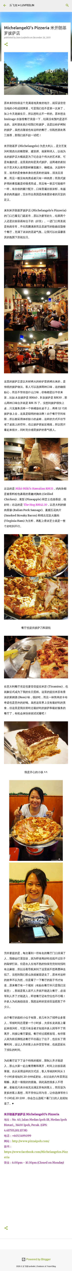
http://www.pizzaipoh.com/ (30, 1141)
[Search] (67, 5)
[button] (6, 44)
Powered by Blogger (38, 1259)
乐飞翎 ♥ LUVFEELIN (21, 5)
